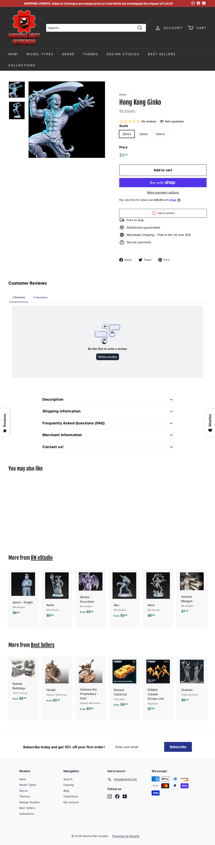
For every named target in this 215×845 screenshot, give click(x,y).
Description (52, 399)
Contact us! (53, 447)
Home (122, 94)
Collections (22, 65)
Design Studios (123, 54)
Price (123, 147)
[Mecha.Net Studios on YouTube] (125, 796)
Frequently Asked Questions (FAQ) (73, 423)
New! (13, 54)
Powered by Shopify (125, 836)
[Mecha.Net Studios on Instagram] (110, 796)
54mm (160, 134)
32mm (143, 134)
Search (68, 779)
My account (71, 802)
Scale (123, 126)
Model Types (40, 54)
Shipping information (61, 411)
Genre (68, 54)
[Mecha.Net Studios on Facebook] (117, 796)
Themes (90, 54)
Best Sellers (162, 54)
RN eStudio (127, 110)
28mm (126, 134)
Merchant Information (62, 435)
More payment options (163, 192)
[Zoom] (67, 119)
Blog (66, 790)
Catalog (68, 784)
